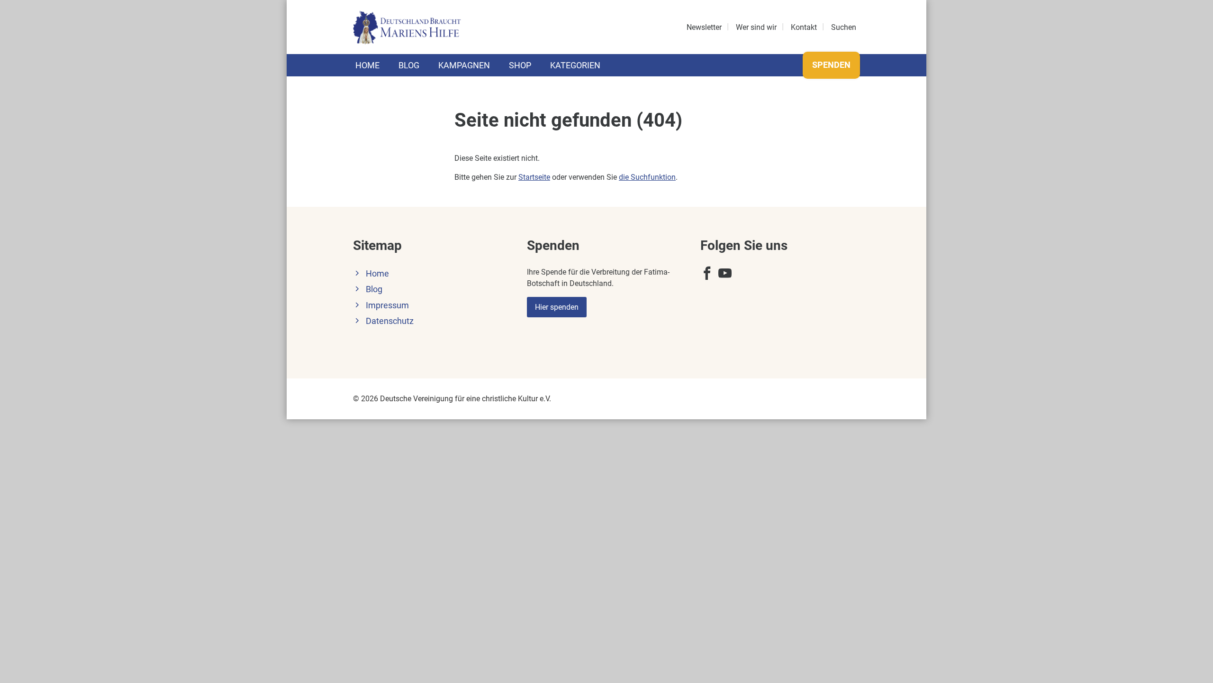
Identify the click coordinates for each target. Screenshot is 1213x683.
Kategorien (575, 65)
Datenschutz (390, 321)
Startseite (534, 177)
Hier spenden (557, 307)
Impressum (387, 305)
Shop (520, 65)
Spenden (831, 65)
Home (367, 65)
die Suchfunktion (647, 177)
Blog (408, 65)
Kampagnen (464, 65)
